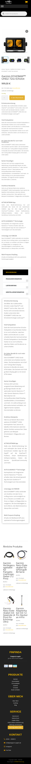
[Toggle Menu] (2, 6)
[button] (28, 60)
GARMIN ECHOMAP (15, 69)
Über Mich (15, 701)
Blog (15, 705)
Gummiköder (15, 681)
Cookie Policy (15, 720)
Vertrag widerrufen (15, 727)
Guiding (15, 703)
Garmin (7, 69)
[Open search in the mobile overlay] (14, 14)
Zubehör (15, 685)
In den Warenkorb (17, 98)
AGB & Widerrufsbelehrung (15, 722)
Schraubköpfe (16, 683)
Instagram (8, 746)
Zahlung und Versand (15, 724)
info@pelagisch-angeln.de (12, 743)
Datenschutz (15, 718)
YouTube (7, 750)
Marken (15, 679)
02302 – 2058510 (10, 739)
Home (3, 69)
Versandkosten (16, 88)
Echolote (15, 687)
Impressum (15, 716)
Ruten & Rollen (15, 690)
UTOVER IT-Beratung (19, 761)
